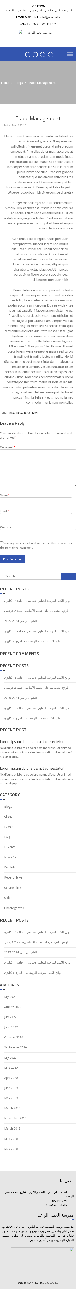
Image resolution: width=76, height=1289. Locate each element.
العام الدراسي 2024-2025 (20, 621)
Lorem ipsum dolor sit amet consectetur (32, 741)
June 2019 (11, 1088)
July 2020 (10, 1057)
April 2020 (11, 1078)
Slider (8, 898)
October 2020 (13, 1037)
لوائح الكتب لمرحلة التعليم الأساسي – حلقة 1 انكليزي (37, 631)
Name (5, 495)
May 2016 (11, 1149)
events (8, 827)
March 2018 (12, 1128)
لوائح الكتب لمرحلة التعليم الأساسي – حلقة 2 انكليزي (37, 601)
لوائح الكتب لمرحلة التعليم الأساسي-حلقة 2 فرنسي (36, 611)
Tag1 (11, 412)
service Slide (12, 888)
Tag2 (19, 412)
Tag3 (26, 412)
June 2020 (11, 1067)
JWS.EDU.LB (50, 1282)
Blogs (19, 83)
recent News (13, 877)
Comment (7, 447)
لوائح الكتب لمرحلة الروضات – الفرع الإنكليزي (32, 641)
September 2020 (15, 1047)
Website (5, 527)
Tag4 (34, 412)
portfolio (10, 867)
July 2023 (10, 997)
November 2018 (15, 1118)
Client (8, 816)
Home (5, 83)
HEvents (9, 847)
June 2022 (11, 1027)
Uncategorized (14, 908)
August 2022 (12, 1007)
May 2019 (11, 1098)
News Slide (11, 857)
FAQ (7, 837)
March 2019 (12, 1108)
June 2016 (11, 1139)
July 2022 (10, 1017)
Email (4, 511)
